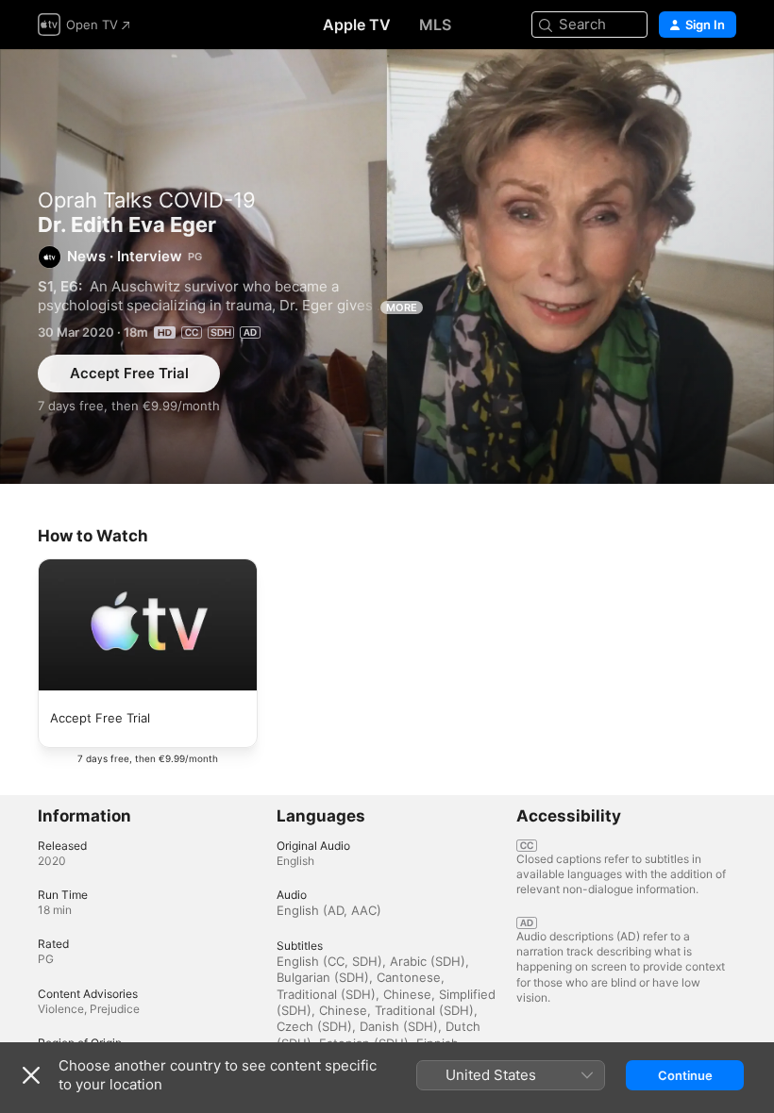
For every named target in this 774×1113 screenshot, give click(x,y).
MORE (401, 307)
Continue (685, 1075)
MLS (435, 24)
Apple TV (357, 24)
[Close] (31, 1075)
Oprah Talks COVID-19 (147, 200)
